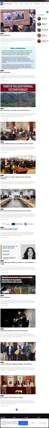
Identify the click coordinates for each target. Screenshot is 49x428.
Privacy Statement (6, 426)
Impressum (10, 426)
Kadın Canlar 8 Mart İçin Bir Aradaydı (11, 397)
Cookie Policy (2, 426)
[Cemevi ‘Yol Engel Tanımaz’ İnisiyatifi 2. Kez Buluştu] (39, 30)
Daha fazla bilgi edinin (4, 152)
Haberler (43, 22)
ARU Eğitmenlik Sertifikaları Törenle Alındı (44, 24)
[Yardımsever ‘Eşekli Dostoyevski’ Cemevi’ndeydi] (39, 41)
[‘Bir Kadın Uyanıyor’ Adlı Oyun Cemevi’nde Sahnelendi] (39, 35)
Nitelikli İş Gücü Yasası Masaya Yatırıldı (44, 19)
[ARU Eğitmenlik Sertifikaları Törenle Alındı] (39, 24)
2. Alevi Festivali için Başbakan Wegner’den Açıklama (16, 364)
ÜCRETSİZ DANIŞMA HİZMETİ (9, 229)
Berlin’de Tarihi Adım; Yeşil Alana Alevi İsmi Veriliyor (15, 211)
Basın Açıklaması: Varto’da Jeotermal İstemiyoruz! (15, 110)
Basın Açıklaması (5, 35)
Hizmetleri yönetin (45, 426)
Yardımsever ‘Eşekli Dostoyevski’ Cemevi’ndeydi (45, 41)
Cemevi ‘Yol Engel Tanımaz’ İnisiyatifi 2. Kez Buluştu (45, 30)
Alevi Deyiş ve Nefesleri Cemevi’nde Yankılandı (14, 330)
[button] (47, 419)
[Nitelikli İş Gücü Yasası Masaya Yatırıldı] (39, 18)
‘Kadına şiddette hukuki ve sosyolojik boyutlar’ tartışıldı (16, 143)
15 (23, 409)
